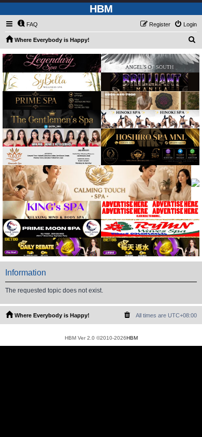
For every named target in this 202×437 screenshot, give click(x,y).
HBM (132, 338)
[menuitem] (27, 24)
